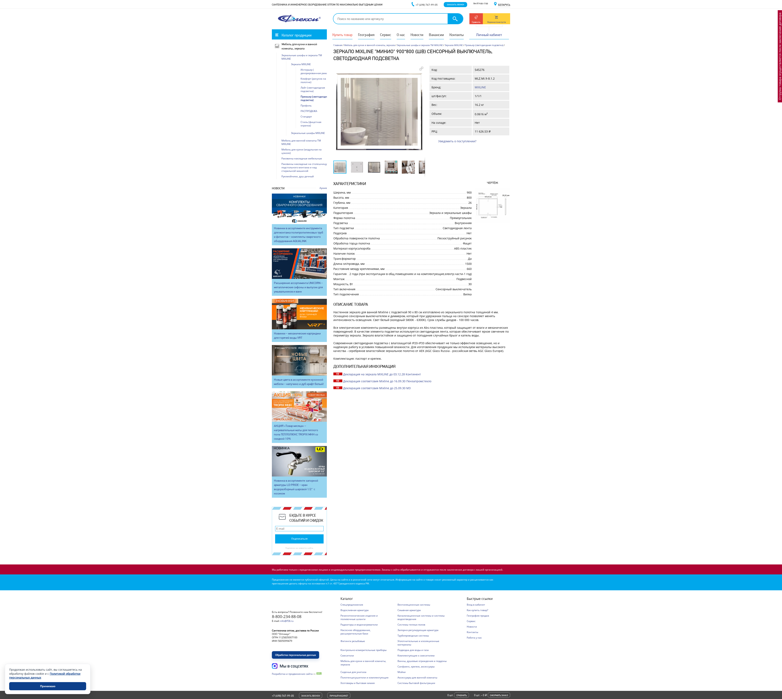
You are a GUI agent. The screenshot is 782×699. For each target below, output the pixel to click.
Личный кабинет (489, 35)
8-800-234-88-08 (286, 616)
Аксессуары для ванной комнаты (417, 677)
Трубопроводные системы (413, 635)
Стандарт (306, 116)
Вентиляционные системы (414, 604)
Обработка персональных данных (295, 655)
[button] (421, 68)
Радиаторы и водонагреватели (359, 624)
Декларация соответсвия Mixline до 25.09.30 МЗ (377, 388)
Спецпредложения (351, 604)
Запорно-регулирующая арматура (418, 630)
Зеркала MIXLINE (454, 45)
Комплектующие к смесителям (416, 655)
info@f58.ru (286, 621)
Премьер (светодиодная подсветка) (484, 45)
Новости (417, 35)
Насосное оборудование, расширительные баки (355, 631)
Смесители (347, 655)
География (366, 35)
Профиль (306, 105)
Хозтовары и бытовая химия (357, 683)
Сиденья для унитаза (353, 672)
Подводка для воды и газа (413, 650)
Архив (323, 188)
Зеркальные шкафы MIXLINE (308, 133)
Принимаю (47, 686)
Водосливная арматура (354, 610)
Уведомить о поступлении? (457, 141)
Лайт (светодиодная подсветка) (313, 89)
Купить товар (342, 35)
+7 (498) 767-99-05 (283, 695)
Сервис (385, 35)
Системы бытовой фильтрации (416, 683)
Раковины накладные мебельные (301, 158)
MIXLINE (480, 87)
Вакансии (436, 35)
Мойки (402, 672)
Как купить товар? (477, 610)
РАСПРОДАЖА (309, 111)
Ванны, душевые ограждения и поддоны (422, 661)
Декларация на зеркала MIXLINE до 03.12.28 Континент (382, 374)
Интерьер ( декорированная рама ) (315, 71)
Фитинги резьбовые (352, 641)
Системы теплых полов (411, 624)
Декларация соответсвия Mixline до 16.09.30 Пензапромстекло (387, 381)
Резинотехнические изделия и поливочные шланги (359, 617)
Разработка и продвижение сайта (292, 674)
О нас (401, 35)
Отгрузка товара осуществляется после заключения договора (780, 56)
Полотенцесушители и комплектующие (364, 677)
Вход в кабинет (476, 604)
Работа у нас (474, 637)
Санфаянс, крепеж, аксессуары (416, 666)
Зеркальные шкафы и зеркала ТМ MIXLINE (420, 45)
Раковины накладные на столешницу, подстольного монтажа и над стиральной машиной (304, 167)
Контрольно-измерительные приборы (363, 650)
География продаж (478, 615)
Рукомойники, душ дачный (297, 176)
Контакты (456, 35)
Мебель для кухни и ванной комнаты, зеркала (369, 45)
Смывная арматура (409, 610)
